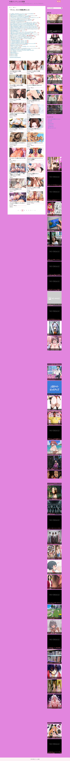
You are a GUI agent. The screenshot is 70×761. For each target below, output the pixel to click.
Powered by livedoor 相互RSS (15, 57)
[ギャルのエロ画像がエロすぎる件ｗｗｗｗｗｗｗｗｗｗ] (17, 137)
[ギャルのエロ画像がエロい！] (35, 168)
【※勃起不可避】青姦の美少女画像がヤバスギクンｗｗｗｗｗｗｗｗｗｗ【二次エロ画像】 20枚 (54, 112)
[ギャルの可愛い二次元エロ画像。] (17, 79)
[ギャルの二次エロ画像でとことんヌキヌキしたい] (35, 137)
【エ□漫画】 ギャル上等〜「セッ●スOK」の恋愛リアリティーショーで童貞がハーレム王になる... (23, 34)
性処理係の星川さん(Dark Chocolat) (15, 45)
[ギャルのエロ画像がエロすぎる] (35, 109)
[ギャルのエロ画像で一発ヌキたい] (17, 123)
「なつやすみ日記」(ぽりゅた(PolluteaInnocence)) (17, 21)
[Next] (33, 210)
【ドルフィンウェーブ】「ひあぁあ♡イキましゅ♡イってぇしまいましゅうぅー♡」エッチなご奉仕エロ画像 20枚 (55, 82)
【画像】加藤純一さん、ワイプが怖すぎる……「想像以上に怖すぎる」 (20, 37)
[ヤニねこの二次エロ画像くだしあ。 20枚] (54, 99)
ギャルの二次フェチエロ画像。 (33, 201)
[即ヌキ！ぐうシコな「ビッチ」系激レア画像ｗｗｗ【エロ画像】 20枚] (54, 59)
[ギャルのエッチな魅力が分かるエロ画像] (17, 152)
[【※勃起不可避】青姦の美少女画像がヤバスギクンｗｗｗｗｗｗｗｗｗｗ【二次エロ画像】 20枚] (54, 109)
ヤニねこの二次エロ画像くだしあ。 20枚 (55, 102)
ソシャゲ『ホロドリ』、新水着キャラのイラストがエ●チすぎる (19, 18)
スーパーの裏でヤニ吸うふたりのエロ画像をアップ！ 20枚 (54, 22)
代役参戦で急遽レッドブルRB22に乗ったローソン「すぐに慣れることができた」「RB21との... (23, 22)
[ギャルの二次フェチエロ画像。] (35, 196)
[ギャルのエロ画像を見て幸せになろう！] (35, 79)
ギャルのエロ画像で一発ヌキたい (17, 128)
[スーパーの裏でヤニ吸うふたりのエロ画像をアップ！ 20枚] (54, 18)
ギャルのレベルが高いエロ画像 (33, 71)
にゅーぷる (50, 120)
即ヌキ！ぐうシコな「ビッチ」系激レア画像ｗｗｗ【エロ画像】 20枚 (54, 62)
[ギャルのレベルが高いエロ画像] (35, 65)
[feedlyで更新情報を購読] (58, 1)
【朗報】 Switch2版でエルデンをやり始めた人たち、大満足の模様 (19, 16)
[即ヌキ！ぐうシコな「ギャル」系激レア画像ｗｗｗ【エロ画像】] (17, 168)
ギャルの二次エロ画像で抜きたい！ (34, 128)
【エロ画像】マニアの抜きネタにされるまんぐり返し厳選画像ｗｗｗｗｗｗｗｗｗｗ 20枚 (54, 72)
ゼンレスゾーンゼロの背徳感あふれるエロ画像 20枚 (54, 52)
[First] (18, 210)
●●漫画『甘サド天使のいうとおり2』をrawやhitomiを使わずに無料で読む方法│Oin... (22, 36)
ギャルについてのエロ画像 (15, 99)
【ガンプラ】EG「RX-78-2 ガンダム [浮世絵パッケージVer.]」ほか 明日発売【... (21, 38)
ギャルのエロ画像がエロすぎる (33, 114)
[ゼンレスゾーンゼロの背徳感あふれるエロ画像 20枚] (54, 49)
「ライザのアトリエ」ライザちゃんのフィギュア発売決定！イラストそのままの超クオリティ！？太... (24, 17)
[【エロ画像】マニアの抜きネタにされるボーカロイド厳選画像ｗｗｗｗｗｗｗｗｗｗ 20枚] (54, 28)
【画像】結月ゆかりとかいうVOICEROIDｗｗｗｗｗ (17, 14)
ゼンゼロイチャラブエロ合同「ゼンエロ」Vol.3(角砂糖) (18, 44)
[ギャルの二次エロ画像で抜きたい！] (35, 123)
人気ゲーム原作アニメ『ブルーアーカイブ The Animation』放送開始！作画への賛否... (22, 50)
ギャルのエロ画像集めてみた (16, 188)
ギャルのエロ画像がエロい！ (33, 173)
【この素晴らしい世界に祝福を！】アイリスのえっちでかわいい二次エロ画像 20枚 (21, 13)
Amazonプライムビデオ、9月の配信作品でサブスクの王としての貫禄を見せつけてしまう (22, 15)
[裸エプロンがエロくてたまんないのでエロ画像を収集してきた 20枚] (54, 89)
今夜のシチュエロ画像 (17, 1)
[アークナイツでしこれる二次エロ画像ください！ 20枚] (54, 39)
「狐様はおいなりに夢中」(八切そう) (15, 39)
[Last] (35, 210)
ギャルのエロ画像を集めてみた (33, 100)
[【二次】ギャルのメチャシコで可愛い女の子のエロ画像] (17, 107)
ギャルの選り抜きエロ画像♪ (15, 71)
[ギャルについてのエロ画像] (17, 93)
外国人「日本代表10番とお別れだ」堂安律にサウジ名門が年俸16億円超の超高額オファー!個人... (23, 25)
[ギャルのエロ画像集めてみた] (17, 183)
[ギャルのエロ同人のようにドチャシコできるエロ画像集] (35, 152)
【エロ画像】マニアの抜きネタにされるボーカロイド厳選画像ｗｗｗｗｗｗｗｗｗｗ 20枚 (22, 43)
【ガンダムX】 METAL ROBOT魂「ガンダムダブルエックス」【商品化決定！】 (21, 19)
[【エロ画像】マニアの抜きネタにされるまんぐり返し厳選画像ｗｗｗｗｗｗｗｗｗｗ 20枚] (54, 69)
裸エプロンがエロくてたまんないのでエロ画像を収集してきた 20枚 (54, 92)
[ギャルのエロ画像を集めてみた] (35, 95)
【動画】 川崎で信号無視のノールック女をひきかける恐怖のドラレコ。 (20, 33)
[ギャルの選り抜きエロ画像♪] (17, 65)
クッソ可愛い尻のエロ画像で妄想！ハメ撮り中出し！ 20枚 (18, 40)
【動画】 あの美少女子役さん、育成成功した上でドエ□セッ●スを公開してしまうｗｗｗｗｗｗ (23, 26)
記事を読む (11, 73)
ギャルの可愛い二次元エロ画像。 (17, 85)
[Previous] (20, 210)
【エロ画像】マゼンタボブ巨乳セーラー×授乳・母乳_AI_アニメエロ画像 (20, 49)
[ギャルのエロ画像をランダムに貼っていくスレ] (17, 197)
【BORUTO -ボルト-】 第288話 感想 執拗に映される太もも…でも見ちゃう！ (21, 20)
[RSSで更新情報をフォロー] (60, 1)
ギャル (15, 72)
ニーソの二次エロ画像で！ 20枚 (14, 47)
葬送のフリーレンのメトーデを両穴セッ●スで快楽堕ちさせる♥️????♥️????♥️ (21, 35)
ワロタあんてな (51, 126)
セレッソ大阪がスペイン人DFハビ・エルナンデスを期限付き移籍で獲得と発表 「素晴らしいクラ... (24, 23)
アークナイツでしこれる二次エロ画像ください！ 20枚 (54, 42)
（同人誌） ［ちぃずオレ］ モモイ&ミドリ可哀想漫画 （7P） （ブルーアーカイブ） (23, 46)
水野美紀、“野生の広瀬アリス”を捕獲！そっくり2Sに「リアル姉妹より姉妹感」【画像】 (22, 24)
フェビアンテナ (51, 123)
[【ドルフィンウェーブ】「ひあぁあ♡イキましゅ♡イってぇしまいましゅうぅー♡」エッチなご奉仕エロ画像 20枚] (54, 79)
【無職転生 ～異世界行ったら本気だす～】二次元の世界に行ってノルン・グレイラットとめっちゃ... (24, 48)
